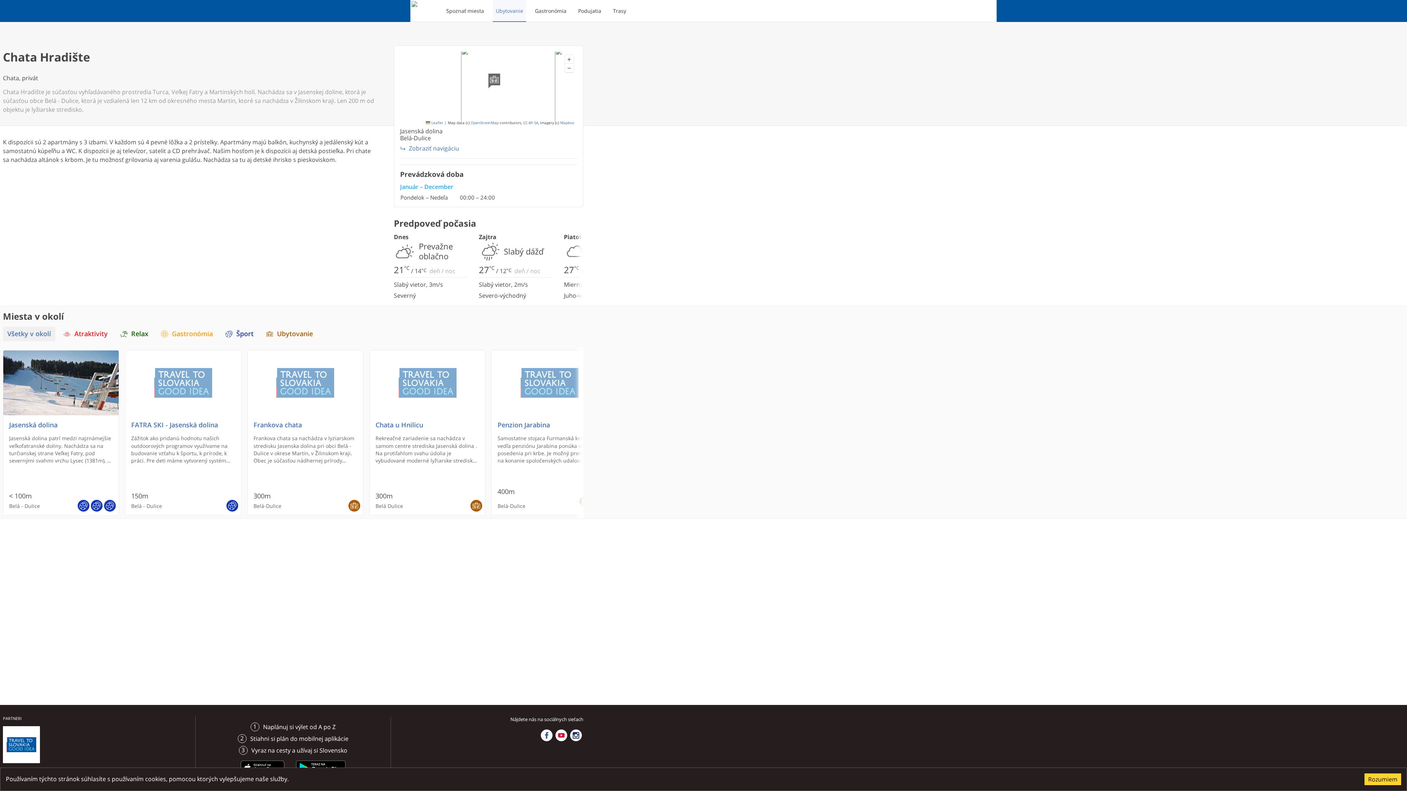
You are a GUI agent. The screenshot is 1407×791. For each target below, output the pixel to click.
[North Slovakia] (423, 11)
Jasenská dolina (33, 425)
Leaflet (436, 122)
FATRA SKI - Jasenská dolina (174, 425)
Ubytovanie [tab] (295, 334)
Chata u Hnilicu (399, 425)
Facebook (547, 735)
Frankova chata (278, 425)
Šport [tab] (245, 334)
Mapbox (567, 122)
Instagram (576, 735)
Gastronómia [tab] (192, 334)
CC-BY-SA (530, 122)
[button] (569, 59)
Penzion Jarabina (524, 425)
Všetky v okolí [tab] (29, 334)
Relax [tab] (139, 334)
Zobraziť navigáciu (434, 148)
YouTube (561, 735)
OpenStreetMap (485, 122)
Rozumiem (1382, 779)
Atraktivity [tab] (91, 334)
